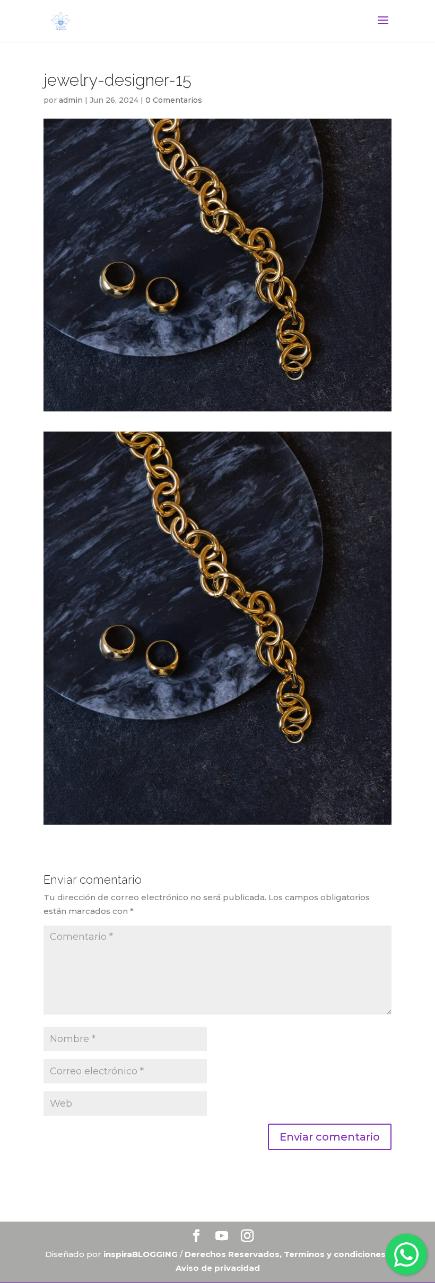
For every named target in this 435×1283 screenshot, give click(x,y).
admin (71, 100)
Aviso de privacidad (218, 1268)
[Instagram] (247, 1237)
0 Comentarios (173, 100)
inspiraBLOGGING (140, 1254)
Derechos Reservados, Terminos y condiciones (286, 1254)
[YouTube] (221, 1237)
